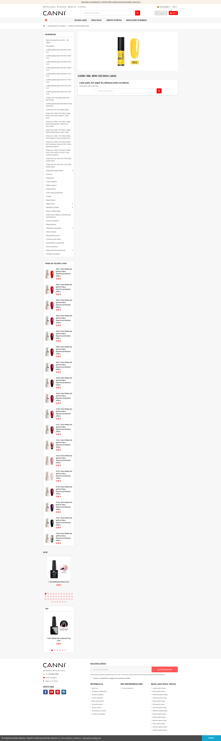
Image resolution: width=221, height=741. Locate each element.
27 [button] (56, 599)
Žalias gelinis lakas (159, 701)
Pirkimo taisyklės (97, 698)
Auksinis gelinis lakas (160, 707)
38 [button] (62, 602)
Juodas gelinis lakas (159, 688)
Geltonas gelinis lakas (160, 698)
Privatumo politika (97, 694)
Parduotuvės (62, 7)
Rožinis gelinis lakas (159, 717)
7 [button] (61, 594)
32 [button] (69, 599)
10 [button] (69, 594)
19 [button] (64, 596)
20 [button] (66, 596)
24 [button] (48, 599)
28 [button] (59, 599)
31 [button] (66, 599)
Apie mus (73, 7)
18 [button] (61, 596)
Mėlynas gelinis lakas (160, 720)
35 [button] (54, 602)
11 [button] (72, 594)
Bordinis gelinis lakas (159, 714)
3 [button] (51, 594)
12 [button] (45, 596)
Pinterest (57, 692)
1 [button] (45, 594)
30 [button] (64, 599)
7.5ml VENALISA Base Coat (58, 582)
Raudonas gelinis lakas (160, 694)
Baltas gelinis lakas (159, 691)
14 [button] (51, 596)
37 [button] (60, 602)
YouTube (51, 692)
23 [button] (45, 599)
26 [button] (53, 599)
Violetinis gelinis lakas (160, 727)
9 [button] (66, 594)
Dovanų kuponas (127, 688)
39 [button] (65, 602)
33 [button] (72, 599)
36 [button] (57, 602)
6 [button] (59, 594)
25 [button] (51, 599)
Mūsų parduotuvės (98, 701)
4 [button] (53, 594)
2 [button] (48, 594)
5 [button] (56, 594)
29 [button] (61, 599)
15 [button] (53, 596)
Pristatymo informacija (99, 691)
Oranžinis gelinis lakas (160, 730)
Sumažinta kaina (97, 704)
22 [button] (72, 596)
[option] (58, 573)
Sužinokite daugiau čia (91, 738)
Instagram (63, 692)
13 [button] (48, 596)
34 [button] (52, 602)
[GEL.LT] (54, 13)
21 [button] (69, 596)
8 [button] (64, 594)
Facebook (45, 692)
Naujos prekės (96, 707)
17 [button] (59, 596)
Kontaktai (82, 7)
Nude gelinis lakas (158, 704)
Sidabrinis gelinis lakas (160, 711)
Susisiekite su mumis (99, 711)
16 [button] (56, 596)
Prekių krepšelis (49, 7)
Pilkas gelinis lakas (159, 724)
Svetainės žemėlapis (98, 714)
